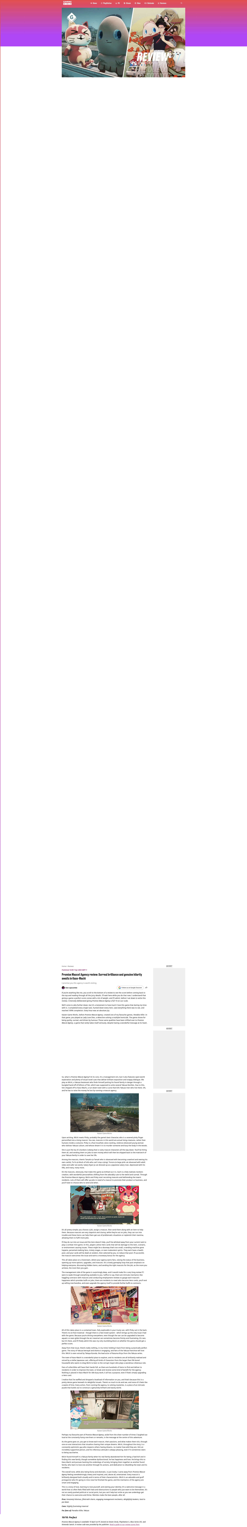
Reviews (71, 966)
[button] (146, 988)
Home (64, 966)
